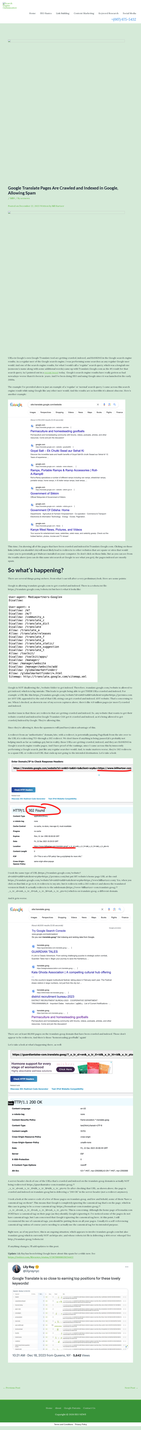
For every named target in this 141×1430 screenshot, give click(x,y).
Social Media (129, 13)
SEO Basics (46, 13)
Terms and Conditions (63, 1424)
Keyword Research (108, 13)
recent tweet (51, 372)
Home (32, 13)
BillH (12, 198)
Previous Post (11, 1387)
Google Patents (72, 1408)
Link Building (62, 13)
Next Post (131, 1387)
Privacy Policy (81, 1424)
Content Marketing (84, 13)
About (58, 1408)
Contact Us (89, 1408)
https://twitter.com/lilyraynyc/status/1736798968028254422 (40, 1257)
